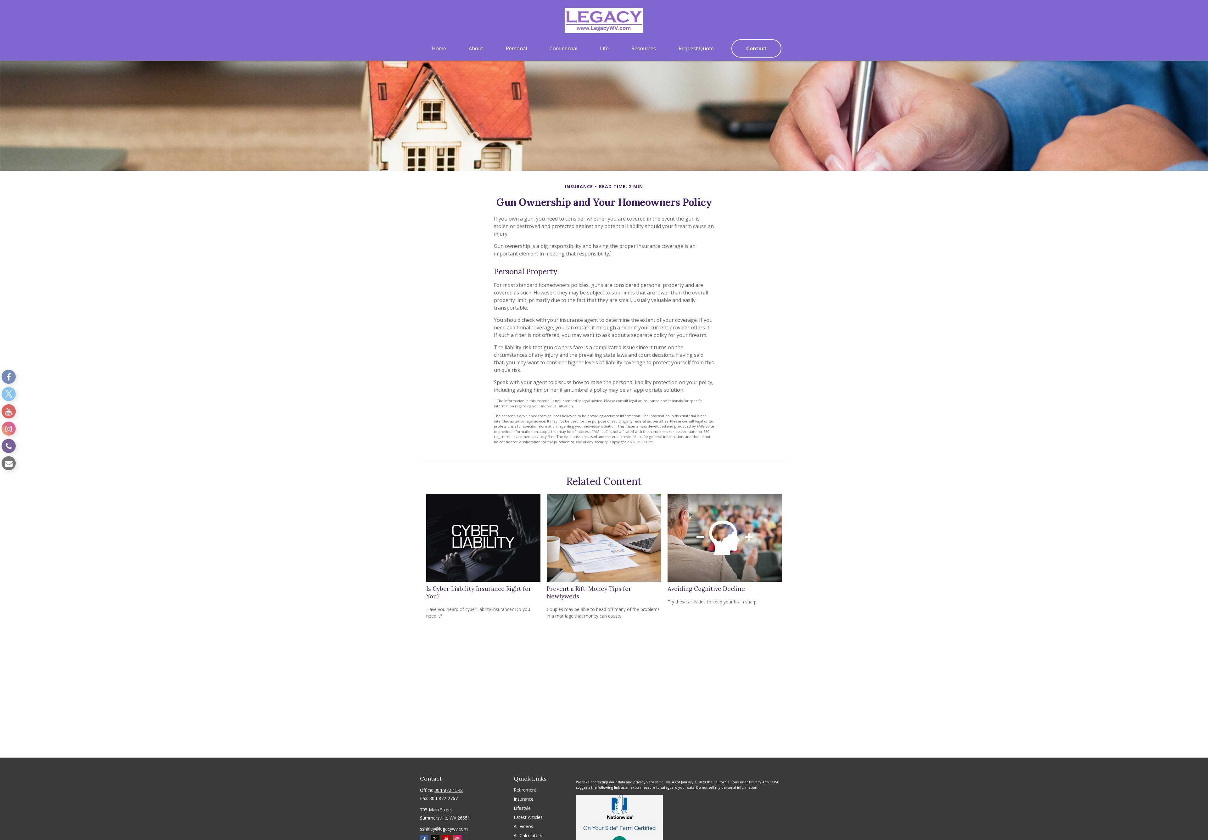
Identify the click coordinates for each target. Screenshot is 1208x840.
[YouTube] (9, 411)
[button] (439, 48)
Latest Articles (528, 817)
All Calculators (528, 835)
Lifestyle (522, 808)
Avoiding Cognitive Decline (706, 588)
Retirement (525, 790)
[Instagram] (9, 429)
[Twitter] (9, 394)
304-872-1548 (448, 790)
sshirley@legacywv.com (444, 829)
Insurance (524, 799)
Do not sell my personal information (726, 787)
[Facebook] (9, 377)
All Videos (523, 826)
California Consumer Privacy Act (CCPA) (746, 782)
